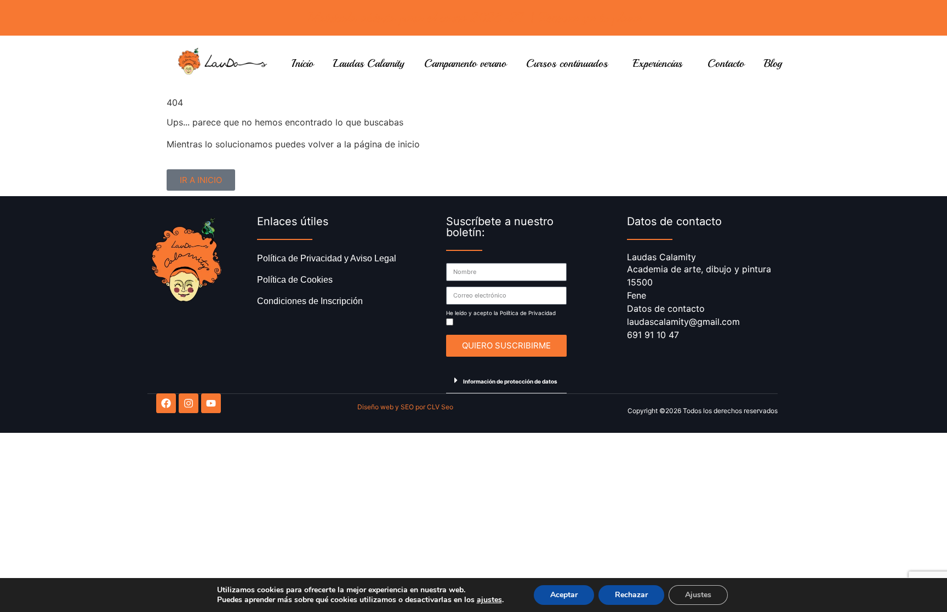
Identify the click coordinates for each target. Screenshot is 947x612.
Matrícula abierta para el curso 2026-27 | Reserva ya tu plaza (474, 17)
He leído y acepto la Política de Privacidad (501, 313)
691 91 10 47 (653, 334)
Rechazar (631, 595)
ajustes (489, 600)
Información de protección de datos (510, 381)
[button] (506, 380)
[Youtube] (211, 403)
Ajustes (698, 595)
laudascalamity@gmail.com (683, 321)
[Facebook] (166, 403)
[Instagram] (188, 403)
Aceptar (564, 595)
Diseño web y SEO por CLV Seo (405, 407)
